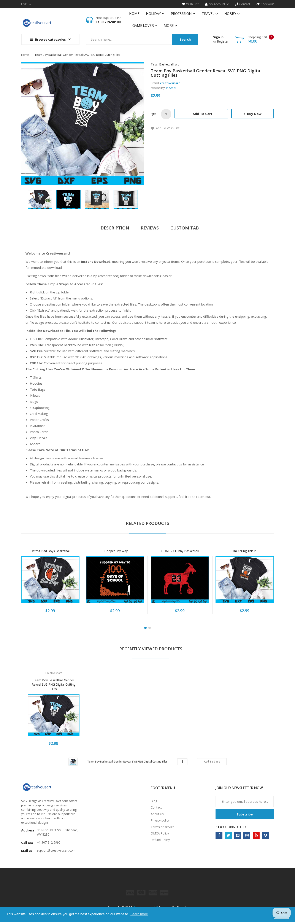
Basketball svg (169, 64)
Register (222, 41)
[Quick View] (67, 582)
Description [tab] (115, 228)
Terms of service (162, 827)
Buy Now (254, 113)
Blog (154, 801)
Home (25, 55)
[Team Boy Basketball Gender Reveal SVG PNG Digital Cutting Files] (40, 199)
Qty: (153, 114)
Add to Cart (203, 113)
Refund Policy (160, 840)
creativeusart (170, 83)
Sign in (218, 37)
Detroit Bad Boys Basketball (50, 551)
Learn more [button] (139, 914)
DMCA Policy (160, 833)
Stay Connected (231, 827)
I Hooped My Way (115, 551)
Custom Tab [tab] (184, 228)
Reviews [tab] (150, 228)
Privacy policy (160, 820)
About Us (157, 814)
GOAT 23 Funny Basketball (180, 551)
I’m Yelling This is (245, 551)
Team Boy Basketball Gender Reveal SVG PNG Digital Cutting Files (53, 684)
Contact (156, 807)
